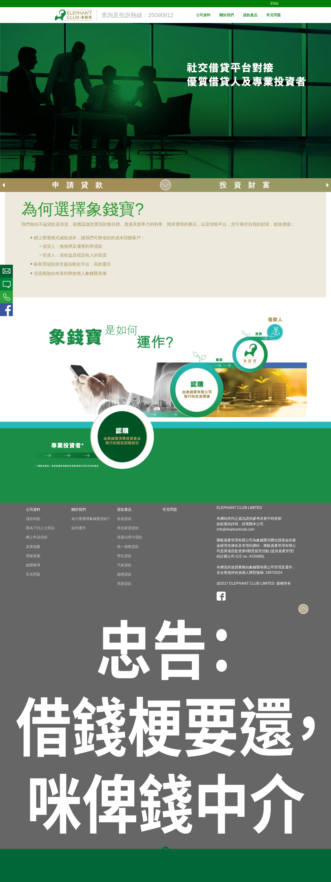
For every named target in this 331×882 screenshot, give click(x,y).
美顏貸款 (124, 584)
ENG (275, 3)
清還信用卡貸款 (129, 537)
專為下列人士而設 (40, 528)
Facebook (6, 309)
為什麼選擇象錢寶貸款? (90, 519)
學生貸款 (124, 556)
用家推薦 (33, 556)
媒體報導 (33, 565)
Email (6, 271)
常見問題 (33, 574)
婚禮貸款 (124, 574)
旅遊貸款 (124, 519)
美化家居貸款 (128, 528)
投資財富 (248, 185)
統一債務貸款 (128, 547)
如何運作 (78, 528)
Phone (6, 296)
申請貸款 (81, 185)
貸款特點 (33, 519)
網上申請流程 (37, 537)
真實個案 (33, 547)
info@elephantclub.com (235, 529)
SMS (6, 284)
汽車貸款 (124, 565)
